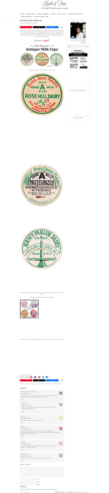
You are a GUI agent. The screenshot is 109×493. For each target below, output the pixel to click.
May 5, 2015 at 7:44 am (26, 405)
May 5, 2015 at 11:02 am (26, 429)
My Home (53, 14)
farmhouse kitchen (48, 383)
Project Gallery (61, 14)
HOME (22, 14)
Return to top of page (24, 492)
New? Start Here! (30, 14)
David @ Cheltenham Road (42, 292)
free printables (55, 383)
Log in (88, 492)
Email (38, 481)
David (22, 427)
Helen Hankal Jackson (27, 391)
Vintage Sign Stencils (26, 16)
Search (87, 46)
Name (38, 479)
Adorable (67, 492)
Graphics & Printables (43, 14)
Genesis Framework (75, 492)
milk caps (60, 383)
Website (38, 484)
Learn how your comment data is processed (47, 489)
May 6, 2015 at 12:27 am (26, 456)
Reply (22, 399)
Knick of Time (54, 6)
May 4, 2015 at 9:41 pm (25, 393)
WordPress (83, 492)
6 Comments (34, 22)
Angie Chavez (28, 22)
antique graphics (40, 383)
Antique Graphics (28, 383)
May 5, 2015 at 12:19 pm (26, 444)
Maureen (23, 454)
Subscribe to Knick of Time (41, 16)
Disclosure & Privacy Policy (75, 14)
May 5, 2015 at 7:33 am (25, 418)
